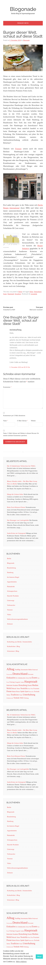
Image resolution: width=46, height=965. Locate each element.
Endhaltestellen (21, 678)
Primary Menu (23, 23)
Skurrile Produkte (13, 596)
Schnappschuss (12, 591)
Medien (35, 685)
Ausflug (17, 670)
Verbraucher (11, 605)
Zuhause (10, 624)
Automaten (24, 669)
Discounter (30, 674)
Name (5, 421)
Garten (22, 682)
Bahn (30, 669)
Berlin (20, 292)
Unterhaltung (29, 694)
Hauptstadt (10, 294)
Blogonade (23, 9)
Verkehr (16, 698)
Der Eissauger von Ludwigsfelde (18, 520)
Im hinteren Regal (13, 577)
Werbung (26, 698)
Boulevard (35, 669)
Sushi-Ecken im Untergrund (16, 533)
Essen (5, 294)
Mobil (9, 688)
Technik (36, 691)
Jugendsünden (12, 582)
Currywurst (9, 674)
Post (32, 688)
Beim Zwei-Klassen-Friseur (16, 507)
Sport (27, 691)
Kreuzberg (18, 294)
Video (9, 614)
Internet (10, 685)
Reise (18, 691)
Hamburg (10, 572)
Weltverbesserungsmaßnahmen (17, 619)
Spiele (22, 691)
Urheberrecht (10, 698)
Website (33, 421)
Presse (9, 691)
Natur (18, 688)
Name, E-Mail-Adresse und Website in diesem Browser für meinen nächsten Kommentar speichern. (21, 434)
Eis (16, 678)
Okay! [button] (39, 956)
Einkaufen (11, 677)
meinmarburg (15, 329)
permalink (34, 294)
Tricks (20, 695)
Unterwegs (10, 600)
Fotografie (17, 682)
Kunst (30, 685)
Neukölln (24, 688)
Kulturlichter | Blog (13, 646)
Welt (22, 698)
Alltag (31, 292)
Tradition (15, 694)
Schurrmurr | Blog (13, 651)
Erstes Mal (28, 678)
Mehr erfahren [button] (21, 962)
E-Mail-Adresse (22, 421)
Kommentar (7, 387)
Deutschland (37, 292)
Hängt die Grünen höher (15, 494)
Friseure (18, 149)
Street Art (31, 691)
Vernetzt (10, 610)
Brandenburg (11, 568)
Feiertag (12, 682)
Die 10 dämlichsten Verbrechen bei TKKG (21, 466)
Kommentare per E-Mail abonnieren (14, 415)
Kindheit (15, 685)
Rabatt (14, 691)
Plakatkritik (11, 586)
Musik (14, 688)
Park (29, 688)
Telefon (8, 695)
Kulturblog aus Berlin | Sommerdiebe (19, 642)
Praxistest (36, 688)
